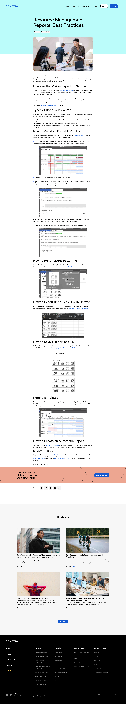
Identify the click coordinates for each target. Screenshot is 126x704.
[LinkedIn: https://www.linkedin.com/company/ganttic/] (7, 695)
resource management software (50, 105)
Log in (104, 6)
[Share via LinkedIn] (46, 488)
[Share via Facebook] (41, 488)
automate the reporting (52, 445)
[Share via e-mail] (55, 488)
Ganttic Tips (37, 31)
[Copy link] (59, 488)
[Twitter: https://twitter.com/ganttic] (11, 695)
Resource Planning (45, 31)
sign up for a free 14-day (57, 455)
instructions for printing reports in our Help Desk (60, 266)
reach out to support (39, 458)
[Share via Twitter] (50, 488)
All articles (63, 621)
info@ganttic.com (19, 694)
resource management (66, 90)
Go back (38, 14)
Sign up (114, 6)
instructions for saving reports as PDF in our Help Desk (59, 348)
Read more (20, 566)
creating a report (78, 135)
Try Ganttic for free (101, 475)
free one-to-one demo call (62, 458)
